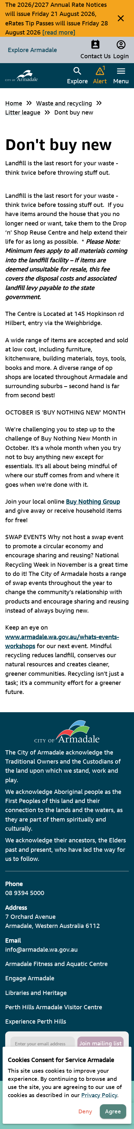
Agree (113, 1111)
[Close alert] (121, 18)
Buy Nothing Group (93, 501)
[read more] (58, 32)
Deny (85, 1111)
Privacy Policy (99, 1095)
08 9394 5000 (24, 892)
